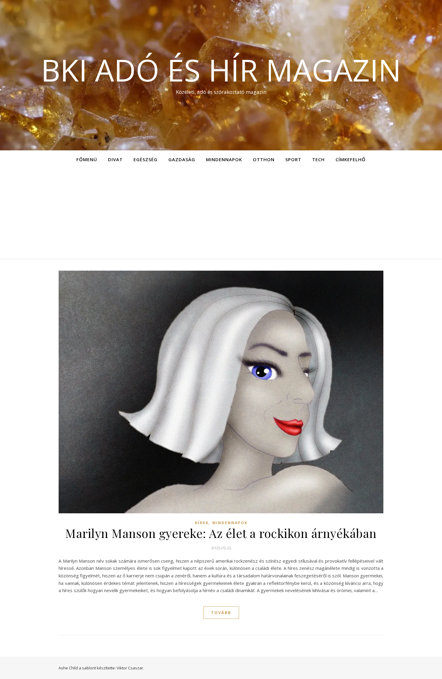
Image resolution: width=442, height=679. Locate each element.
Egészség (146, 159)
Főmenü (86, 159)
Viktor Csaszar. (130, 668)
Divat (115, 159)
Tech (318, 159)
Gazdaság (181, 159)
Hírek (202, 522)
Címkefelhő (351, 159)
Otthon (264, 159)
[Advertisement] (221, 213)
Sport (293, 159)
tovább (221, 612)
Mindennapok (224, 159)
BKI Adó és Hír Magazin (221, 70)
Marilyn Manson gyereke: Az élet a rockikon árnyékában (221, 533)
